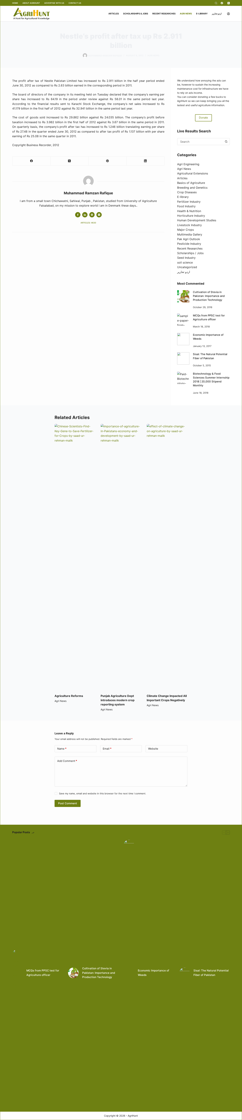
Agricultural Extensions (192, 173)
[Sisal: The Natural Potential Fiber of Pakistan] (183, 358)
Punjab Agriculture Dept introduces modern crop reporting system (117, 700)
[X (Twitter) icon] (99, 214)
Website (153, 748)
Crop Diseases (187, 192)
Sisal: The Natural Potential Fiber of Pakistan (211, 973)
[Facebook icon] (77, 214)
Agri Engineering (188, 164)
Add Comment (67, 761)
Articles (113, 13)
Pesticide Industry (189, 243)
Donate (203, 117)
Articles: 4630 (88, 222)
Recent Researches (164, 13)
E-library (202, 13)
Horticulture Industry (191, 215)
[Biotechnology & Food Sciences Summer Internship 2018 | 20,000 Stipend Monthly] (183, 378)
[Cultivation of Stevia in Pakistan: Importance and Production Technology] (183, 296)
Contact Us (75, 3)
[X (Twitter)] (228, 3)
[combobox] (200, 141)
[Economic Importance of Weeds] (183, 339)
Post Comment (67, 803)
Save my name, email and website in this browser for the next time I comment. (102, 793)
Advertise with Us (54, 3)
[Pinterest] (107, 161)
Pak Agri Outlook (188, 239)
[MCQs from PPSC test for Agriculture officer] (183, 320)
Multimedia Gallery (189, 234)
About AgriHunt (31, 3)
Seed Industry (186, 257)
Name (61, 748)
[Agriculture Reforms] (75, 557)
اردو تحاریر (216, 13)
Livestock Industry (189, 225)
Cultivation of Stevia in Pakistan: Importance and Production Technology (209, 296)
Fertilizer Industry (189, 201)
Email (107, 748)
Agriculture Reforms (69, 696)
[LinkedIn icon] (85, 214)
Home (15, 3)
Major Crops (185, 229)
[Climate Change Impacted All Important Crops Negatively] (167, 557)
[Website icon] (92, 214)
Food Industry (186, 206)
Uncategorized (187, 267)
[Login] (228, 13)
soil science (185, 262)
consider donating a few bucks (205, 96)
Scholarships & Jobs (135, 13)
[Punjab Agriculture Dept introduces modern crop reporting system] (121, 557)
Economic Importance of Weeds (153, 973)
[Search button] (226, 141)
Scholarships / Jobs (190, 253)
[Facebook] (222, 3)
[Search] (216, 3)
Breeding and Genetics (192, 187)
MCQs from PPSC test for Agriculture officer (42, 973)
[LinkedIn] (145, 161)
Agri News (186, 13)
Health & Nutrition (189, 211)
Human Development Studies (196, 220)
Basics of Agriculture (191, 183)
